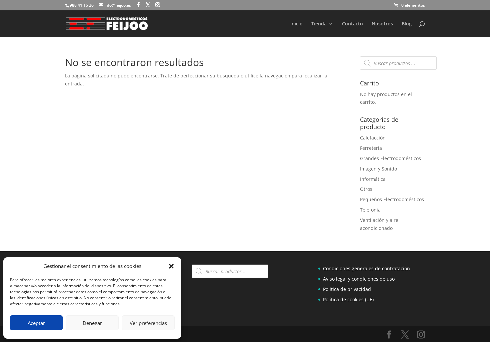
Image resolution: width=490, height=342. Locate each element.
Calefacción (373, 137)
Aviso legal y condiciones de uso (359, 279)
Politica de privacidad (347, 289)
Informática (373, 179)
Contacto (352, 24)
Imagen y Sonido (378, 168)
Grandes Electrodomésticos (390, 158)
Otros (366, 189)
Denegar (92, 323)
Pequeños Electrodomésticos (392, 199)
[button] (171, 266)
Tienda (319, 24)
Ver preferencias (148, 323)
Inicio (296, 24)
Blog (407, 24)
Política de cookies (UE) (348, 299)
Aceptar (36, 323)
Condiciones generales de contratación (366, 268)
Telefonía (370, 210)
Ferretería (371, 148)
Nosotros (382, 24)
